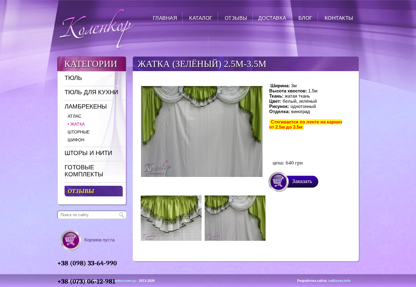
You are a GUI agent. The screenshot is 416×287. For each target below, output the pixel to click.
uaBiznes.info (339, 280)
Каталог (201, 18)
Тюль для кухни (91, 92)
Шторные (79, 132)
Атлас (74, 116)
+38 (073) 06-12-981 (86, 281)
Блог (305, 18)
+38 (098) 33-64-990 (87, 263)
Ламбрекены (86, 106)
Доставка (272, 18)
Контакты (339, 18)
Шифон (76, 139)
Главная (165, 18)
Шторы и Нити (88, 153)
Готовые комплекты (84, 171)
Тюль (73, 77)
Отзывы (236, 18)
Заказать (302, 181)
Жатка (76, 124)
